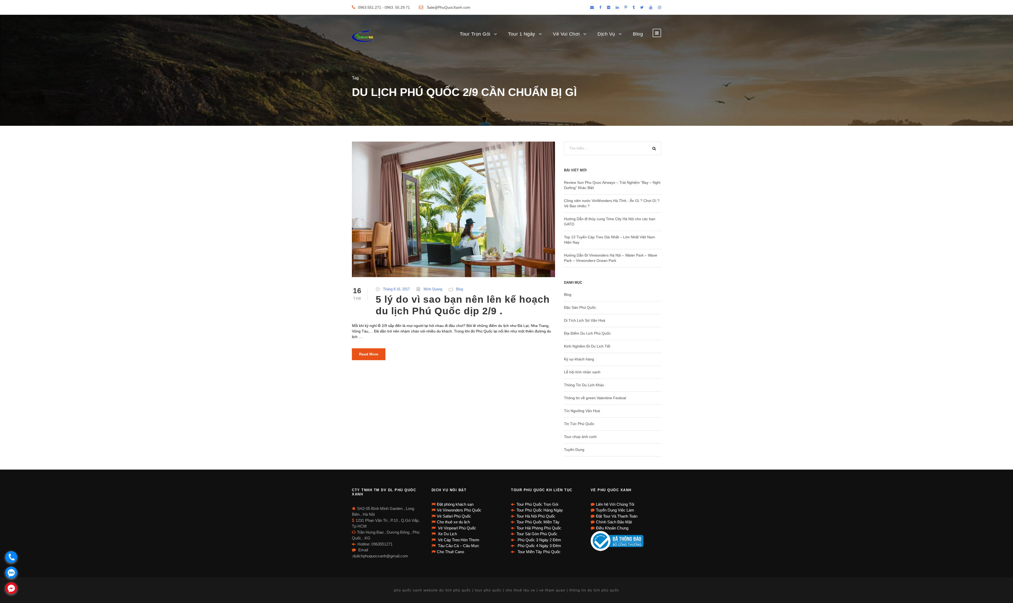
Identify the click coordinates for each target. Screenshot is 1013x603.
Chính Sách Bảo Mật (614, 522)
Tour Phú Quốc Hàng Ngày (540, 510)
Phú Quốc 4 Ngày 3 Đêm (539, 545)
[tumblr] (634, 7)
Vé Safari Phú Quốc (454, 516)
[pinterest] (625, 7)
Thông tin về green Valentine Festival (595, 398)
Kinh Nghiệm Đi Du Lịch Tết (587, 346)
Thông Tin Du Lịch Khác (584, 385)
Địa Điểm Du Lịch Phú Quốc (587, 333)
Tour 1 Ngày (521, 34)
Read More (368, 354)
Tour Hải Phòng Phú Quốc (539, 528)
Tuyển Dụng (574, 449)
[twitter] (642, 7)
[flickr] (608, 7)
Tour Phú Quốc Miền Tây (538, 522)
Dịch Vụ (606, 34)
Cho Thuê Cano (450, 551)
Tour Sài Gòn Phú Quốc (537, 534)
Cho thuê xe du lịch (453, 522)
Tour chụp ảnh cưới (580, 437)
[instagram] (659, 7)
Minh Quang (433, 289)
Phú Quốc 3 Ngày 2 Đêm (539, 540)
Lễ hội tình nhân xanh (582, 372)
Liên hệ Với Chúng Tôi (615, 504)
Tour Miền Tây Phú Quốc (539, 551)
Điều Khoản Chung (612, 528)
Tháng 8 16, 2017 (396, 289)
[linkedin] (617, 7)
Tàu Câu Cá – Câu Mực (458, 545)
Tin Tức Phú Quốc (579, 424)
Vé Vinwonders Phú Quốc (459, 510)
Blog (638, 34)
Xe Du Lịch (447, 534)
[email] (592, 7)
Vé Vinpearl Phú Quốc (456, 528)
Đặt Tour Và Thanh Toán (616, 516)
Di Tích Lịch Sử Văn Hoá (584, 320)
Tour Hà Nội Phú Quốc (536, 516)
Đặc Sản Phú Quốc (580, 307)
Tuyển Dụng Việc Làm (615, 510)
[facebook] (600, 7)
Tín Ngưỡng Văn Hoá (582, 411)
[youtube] (650, 7)
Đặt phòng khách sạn (455, 504)
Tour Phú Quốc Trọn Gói (537, 504)
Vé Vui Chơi (566, 34)
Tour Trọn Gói (475, 34)
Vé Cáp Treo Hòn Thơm (458, 540)
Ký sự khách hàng (579, 359)
